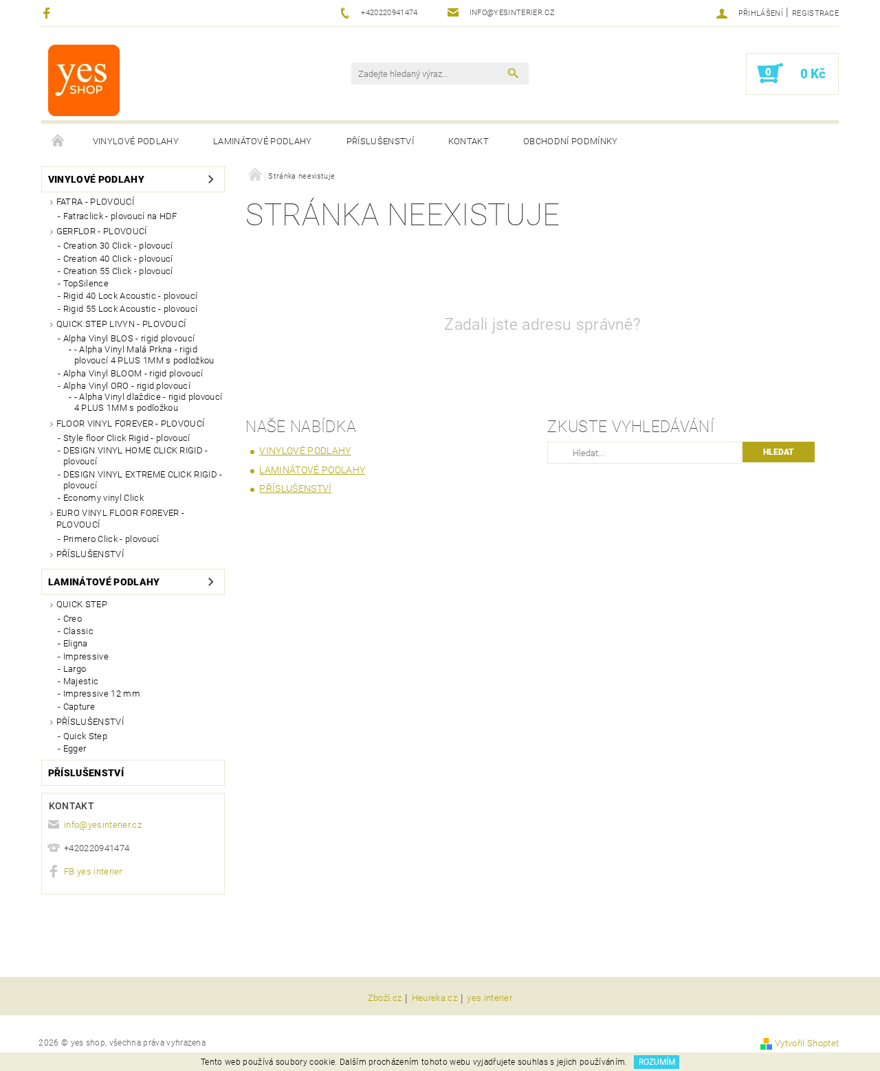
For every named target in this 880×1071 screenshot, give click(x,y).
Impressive (86, 656)
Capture (79, 706)
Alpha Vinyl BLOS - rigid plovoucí (129, 338)
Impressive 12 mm (101, 693)
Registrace (815, 13)
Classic (78, 631)
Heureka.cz (434, 998)
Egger (75, 748)
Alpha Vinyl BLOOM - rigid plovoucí (133, 373)
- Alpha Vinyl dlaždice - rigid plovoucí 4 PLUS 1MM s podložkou (148, 402)
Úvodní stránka (58, 141)
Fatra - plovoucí (95, 201)
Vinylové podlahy (136, 141)
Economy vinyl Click (103, 498)
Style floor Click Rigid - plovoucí (126, 438)
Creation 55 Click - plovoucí (118, 271)
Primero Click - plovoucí (111, 539)
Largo (75, 669)
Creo (72, 618)
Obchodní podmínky (570, 141)
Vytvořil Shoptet (807, 1043)
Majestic (81, 681)
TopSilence (86, 283)
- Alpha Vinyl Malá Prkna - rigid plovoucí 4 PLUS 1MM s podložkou (144, 354)
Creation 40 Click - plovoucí (118, 258)
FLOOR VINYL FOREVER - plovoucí (130, 423)
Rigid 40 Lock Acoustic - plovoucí (130, 296)
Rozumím (657, 1062)
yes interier (489, 998)
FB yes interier (93, 871)
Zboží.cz (385, 998)
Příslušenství (380, 141)
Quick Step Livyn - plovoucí (121, 324)
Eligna (75, 643)
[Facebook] (48, 13)
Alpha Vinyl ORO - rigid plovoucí (126, 386)
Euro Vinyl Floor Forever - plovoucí (120, 518)
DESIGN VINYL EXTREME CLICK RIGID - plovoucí (143, 480)
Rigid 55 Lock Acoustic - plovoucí (130, 309)
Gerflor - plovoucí (101, 231)
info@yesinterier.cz (103, 825)
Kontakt (468, 141)
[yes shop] (84, 80)
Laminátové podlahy (262, 141)
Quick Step (81, 604)
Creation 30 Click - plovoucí (118, 245)
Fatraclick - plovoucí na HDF (120, 216)
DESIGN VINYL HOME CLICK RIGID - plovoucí (135, 455)
